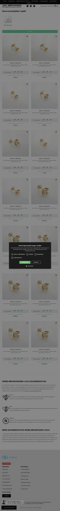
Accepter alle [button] (25, 262)
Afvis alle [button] (36, 262)
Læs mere (33, 250)
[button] (30, 266)
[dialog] (30, 255)
